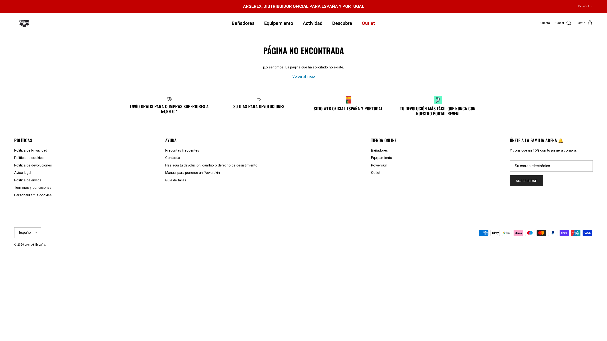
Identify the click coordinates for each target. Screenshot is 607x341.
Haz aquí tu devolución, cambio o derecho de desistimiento (211, 165)
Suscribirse (526, 181)
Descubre (342, 23)
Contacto (172, 158)
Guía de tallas (175, 180)
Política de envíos (27, 180)
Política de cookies (29, 158)
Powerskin (379, 165)
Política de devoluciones (33, 165)
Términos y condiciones (32, 187)
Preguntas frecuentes (182, 150)
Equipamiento (278, 23)
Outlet (368, 23)
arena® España (35, 244)
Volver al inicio (303, 76)
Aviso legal (22, 172)
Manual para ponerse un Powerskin (192, 172)
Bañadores (243, 23)
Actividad (312, 23)
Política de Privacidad (30, 150)
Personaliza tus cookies (33, 195)
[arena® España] (24, 23)
